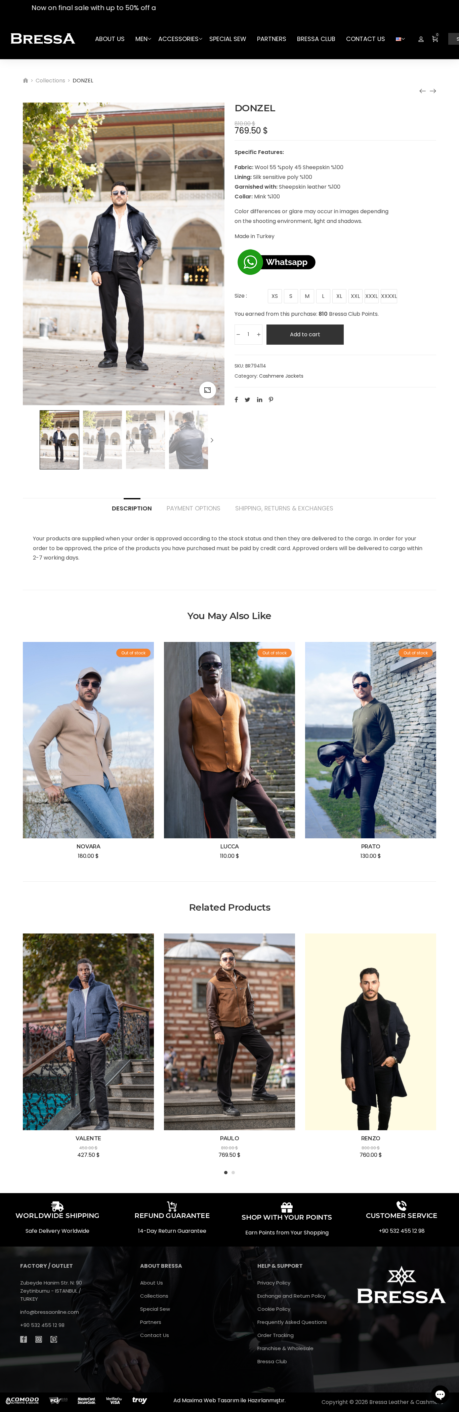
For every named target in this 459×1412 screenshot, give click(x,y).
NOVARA (88, 846)
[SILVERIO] (422, 91)
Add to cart (305, 334)
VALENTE (88, 1138)
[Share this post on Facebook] (236, 399)
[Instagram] (38, 1339)
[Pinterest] (53, 1339)
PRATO (370, 846)
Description (132, 508)
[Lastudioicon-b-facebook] (23, 1339)
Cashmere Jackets (281, 376)
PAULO (229, 1138)
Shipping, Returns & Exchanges (284, 508)
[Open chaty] (440, 1394)
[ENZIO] (432, 91)
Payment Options (193, 508)
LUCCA (229, 846)
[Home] (25, 80)
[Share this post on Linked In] (259, 399)
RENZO (370, 1138)
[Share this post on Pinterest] (271, 399)
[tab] (132, 505)
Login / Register (421, 39)
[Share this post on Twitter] (247, 399)
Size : (241, 296)
